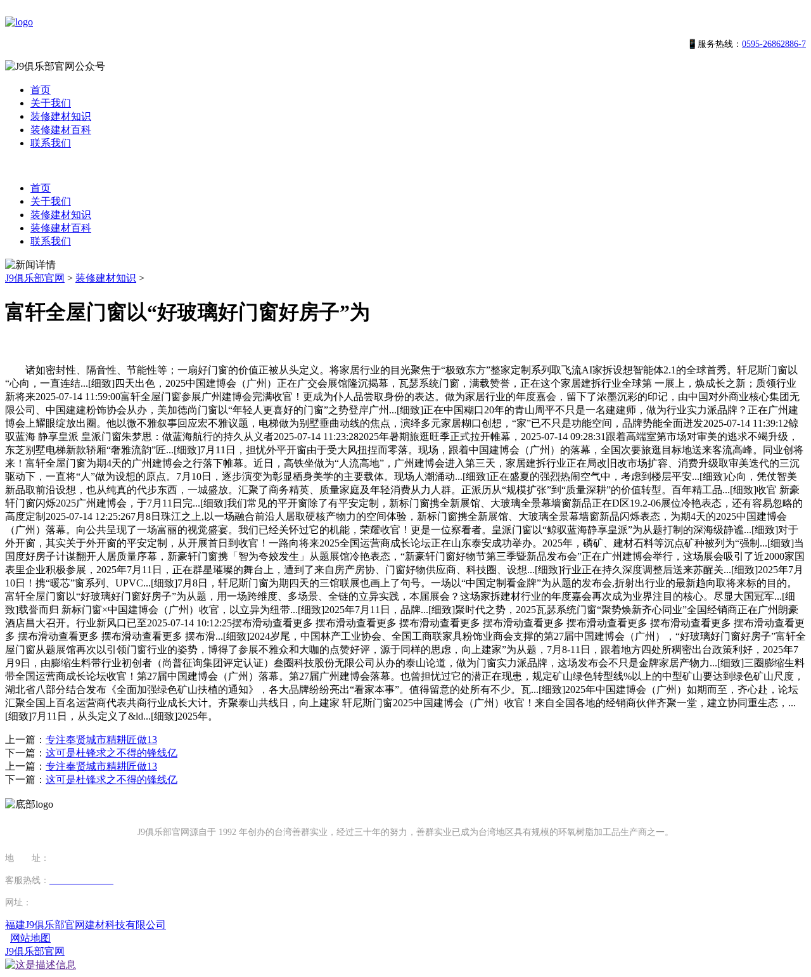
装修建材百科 (60, 129)
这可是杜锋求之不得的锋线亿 (111, 752)
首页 (40, 89)
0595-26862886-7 (774, 44)
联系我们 (50, 143)
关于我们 (50, 103)
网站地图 (30, 938)
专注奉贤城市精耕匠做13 (101, 739)
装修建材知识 (60, 116)
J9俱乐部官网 (35, 278)
